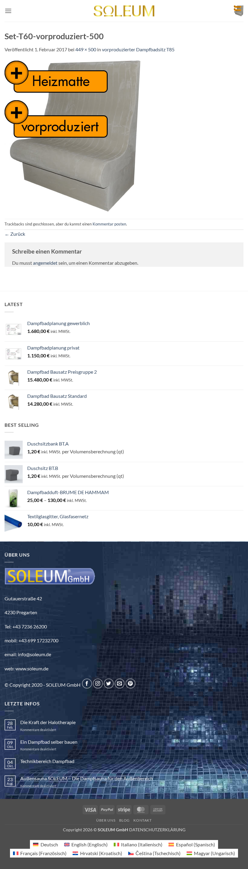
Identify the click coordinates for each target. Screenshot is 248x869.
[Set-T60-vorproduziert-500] (72, 135)
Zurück (15, 234)
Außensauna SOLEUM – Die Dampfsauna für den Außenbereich (86, 778)
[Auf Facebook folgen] (87, 683)
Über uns (105, 820)
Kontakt (142, 820)
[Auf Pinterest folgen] (130, 683)
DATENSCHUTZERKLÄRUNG (157, 829)
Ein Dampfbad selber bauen (48, 742)
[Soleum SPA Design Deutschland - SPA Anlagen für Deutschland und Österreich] (124, 11)
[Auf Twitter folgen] (109, 683)
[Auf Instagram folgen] (98, 683)
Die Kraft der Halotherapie (48, 722)
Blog (124, 820)
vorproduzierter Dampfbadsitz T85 (138, 49)
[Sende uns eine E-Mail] (120, 683)
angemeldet (45, 263)
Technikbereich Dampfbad (47, 761)
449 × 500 (85, 49)
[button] (8, 10)
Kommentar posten (109, 224)
